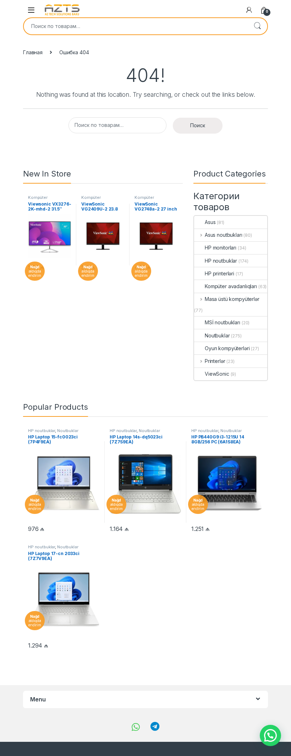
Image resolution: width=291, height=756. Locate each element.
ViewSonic (217, 374)
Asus (210, 222)
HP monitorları (220, 248)
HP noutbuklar (221, 261)
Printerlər (215, 361)
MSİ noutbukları (222, 322)
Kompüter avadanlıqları (40, 199)
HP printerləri (219, 273)
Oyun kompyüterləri (227, 348)
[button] (270, 735)
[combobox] (135, 26)
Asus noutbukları (223, 235)
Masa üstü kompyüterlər (232, 299)
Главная (33, 52)
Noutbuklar (217, 335)
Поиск (257, 26)
